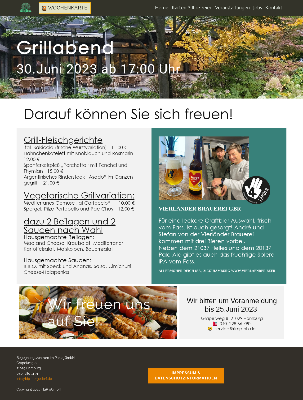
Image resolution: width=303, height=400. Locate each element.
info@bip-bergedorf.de (34, 379)
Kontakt (273, 8)
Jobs (257, 8)
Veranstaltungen (232, 8)
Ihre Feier (202, 8)
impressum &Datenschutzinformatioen (186, 375)
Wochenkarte (67, 8)
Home (161, 8)
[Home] (26, 7)
